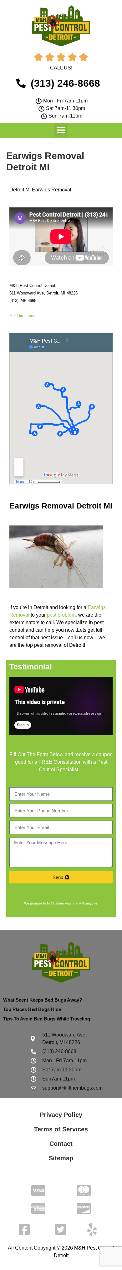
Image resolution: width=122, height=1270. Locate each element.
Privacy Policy (61, 1114)
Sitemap (61, 1158)
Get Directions (22, 315)
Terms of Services (61, 1129)
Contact (61, 1143)
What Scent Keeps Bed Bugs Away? (42, 1000)
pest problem (61, 615)
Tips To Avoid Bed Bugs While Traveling (46, 1018)
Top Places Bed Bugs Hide (32, 1009)
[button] (61, 130)
